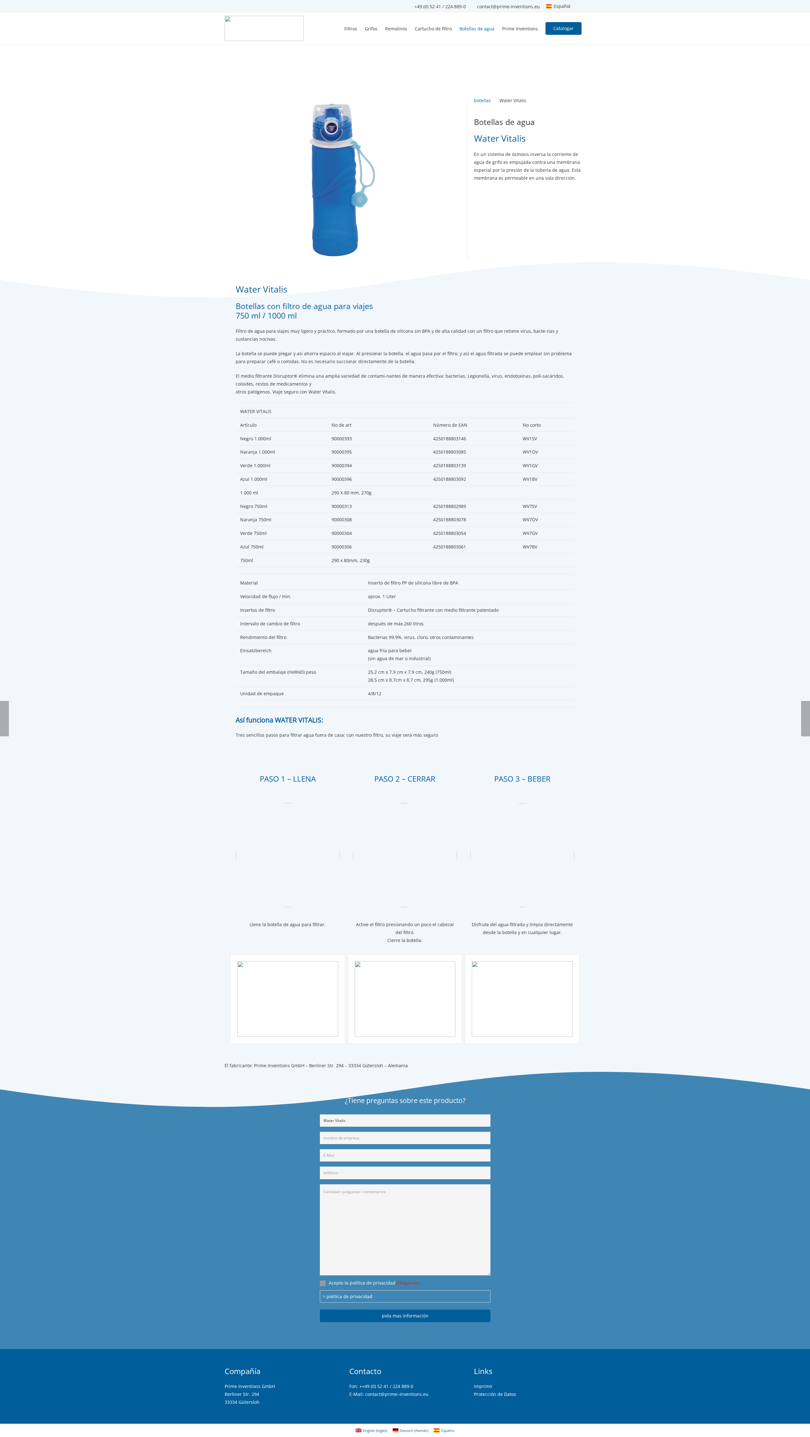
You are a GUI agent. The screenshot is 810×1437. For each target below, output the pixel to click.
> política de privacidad (347, 1296)
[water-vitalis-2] (522, 999)
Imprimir (483, 1386)
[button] (561, 6)
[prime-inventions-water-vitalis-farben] (287, 999)
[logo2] (264, 28)
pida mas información (405, 1316)
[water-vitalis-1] (405, 999)
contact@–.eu (396, 1394)
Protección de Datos (495, 1394)
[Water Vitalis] (342, 101)
